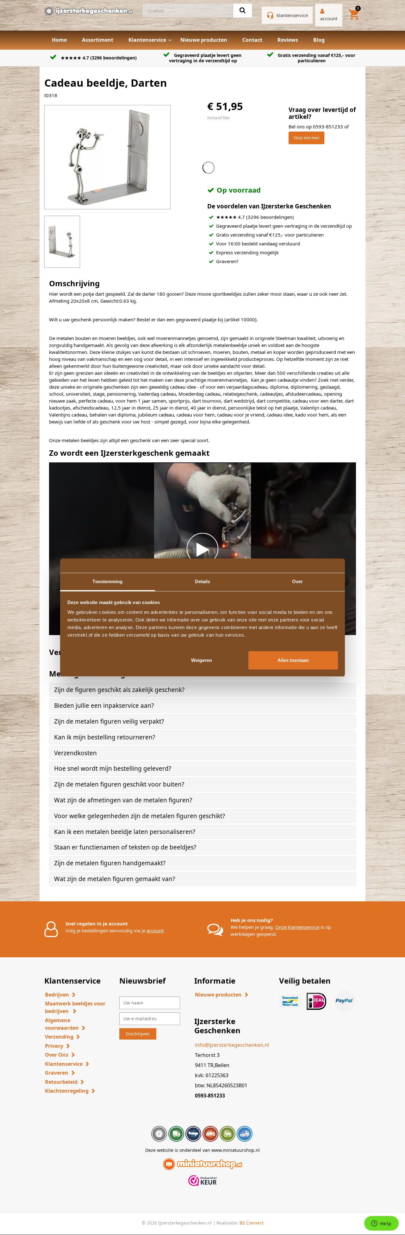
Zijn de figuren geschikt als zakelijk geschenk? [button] (119, 690)
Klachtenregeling (67, 1090)
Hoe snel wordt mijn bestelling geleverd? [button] (112, 768)
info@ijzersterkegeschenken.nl (232, 1044)
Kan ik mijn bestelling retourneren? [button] (104, 737)
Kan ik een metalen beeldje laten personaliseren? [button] (124, 832)
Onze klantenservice (297, 927)
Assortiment (97, 39)
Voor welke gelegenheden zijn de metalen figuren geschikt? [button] (139, 816)
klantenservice (292, 15)
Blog (319, 39)
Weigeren (201, 660)
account (155, 930)
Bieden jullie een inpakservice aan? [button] (104, 705)
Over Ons (56, 1054)
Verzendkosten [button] (75, 753)
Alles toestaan (293, 660)
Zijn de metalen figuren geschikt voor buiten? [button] (119, 784)
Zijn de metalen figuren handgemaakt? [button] (109, 863)
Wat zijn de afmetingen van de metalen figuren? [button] (123, 800)
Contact (252, 39)
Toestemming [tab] (107, 581)
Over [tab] (297, 581)
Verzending (59, 1036)
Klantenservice (147, 39)
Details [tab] (202, 581)
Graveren (56, 1072)
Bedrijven (57, 994)
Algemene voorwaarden (62, 1024)
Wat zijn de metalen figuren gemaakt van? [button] (114, 879)
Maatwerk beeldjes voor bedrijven (75, 1007)
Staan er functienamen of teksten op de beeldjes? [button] (125, 847)
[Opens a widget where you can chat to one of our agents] (381, 1224)
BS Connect (252, 1223)
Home (59, 39)
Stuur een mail (306, 137)
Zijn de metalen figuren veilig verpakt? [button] (109, 721)
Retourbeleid (61, 1081)
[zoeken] (242, 10)
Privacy (54, 1045)
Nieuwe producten (203, 39)
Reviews (287, 39)
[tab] (202, 690)
